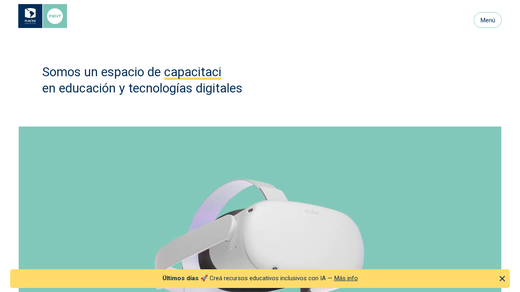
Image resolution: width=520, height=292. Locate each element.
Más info (346, 278)
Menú (487, 20)
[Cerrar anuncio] (502, 278)
